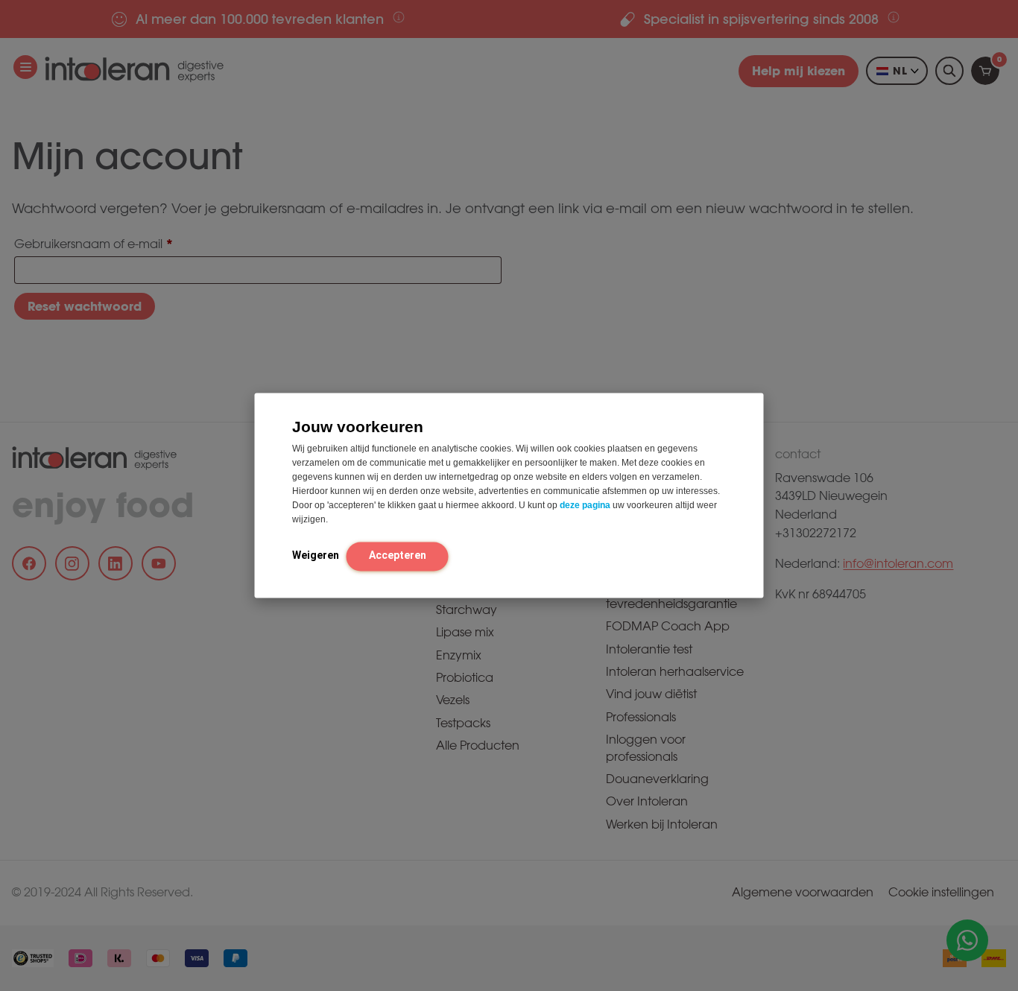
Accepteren (397, 555)
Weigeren (315, 555)
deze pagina (585, 505)
